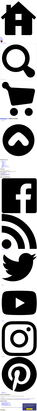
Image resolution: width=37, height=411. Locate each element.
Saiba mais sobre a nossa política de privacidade (23, 399)
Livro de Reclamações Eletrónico (6, 405)
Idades (3, 164)
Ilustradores (3, 118)
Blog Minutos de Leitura (5, 249)
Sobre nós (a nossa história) (5, 166)
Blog (2, 167)
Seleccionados (4, 162)
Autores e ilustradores (5, 165)
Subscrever (2, 397)
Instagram (3, 356)
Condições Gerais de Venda (5, 402)
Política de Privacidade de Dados (6, 403)
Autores (1, 38)
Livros (1, 37)
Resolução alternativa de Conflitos (6, 404)
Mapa (9, 174)
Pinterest (3, 392)
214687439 (3, 173)
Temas (3, 163)
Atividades (1, 39)
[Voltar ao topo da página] (18, 158)
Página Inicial (3, 161)
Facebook (3, 213)
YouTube (3, 320)
